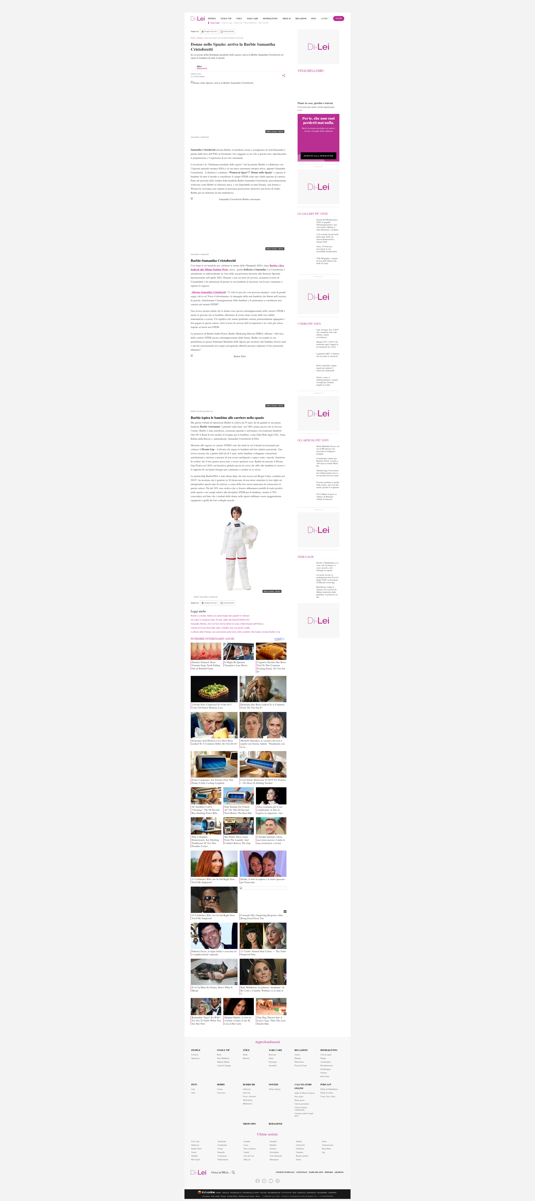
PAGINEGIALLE (236, 1192)
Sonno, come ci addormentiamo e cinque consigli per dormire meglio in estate (327, 381)
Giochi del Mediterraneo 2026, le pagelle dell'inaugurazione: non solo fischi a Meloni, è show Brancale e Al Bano (327, 224)
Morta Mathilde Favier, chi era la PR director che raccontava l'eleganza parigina (327, 450)
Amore (297, 1054)
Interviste (246, 1092)
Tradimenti (221, 1141)
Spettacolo (195, 1058)
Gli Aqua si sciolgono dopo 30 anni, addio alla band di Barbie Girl (220, 619)
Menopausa (274, 1159)
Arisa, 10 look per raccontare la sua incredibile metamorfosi (326, 249)
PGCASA (263, 1192)
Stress (324, 1141)
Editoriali (247, 1089)
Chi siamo (206, 1196)
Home (193, 38)
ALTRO (324, 18)
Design (323, 1058)
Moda (245, 1054)
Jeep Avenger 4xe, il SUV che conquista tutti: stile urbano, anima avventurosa (327, 333)
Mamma (298, 1058)
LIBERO (218, 1192)
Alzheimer (300, 1148)
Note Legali (215, 1196)
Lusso (246, 1145)
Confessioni (222, 1155)
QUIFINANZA (311, 1192)
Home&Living (270, 18)
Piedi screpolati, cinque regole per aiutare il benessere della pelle (326, 368)
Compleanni (222, 1145)
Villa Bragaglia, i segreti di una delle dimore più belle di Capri (326, 261)
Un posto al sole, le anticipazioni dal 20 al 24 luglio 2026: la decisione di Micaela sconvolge (327, 578)
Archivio (339, 1172)
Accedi (338, 18)
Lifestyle (199, 38)
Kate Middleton (251, 23)
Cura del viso (249, 1155)
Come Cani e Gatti (327, 1096)
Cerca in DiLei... (220, 1172)
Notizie (273, 1084)
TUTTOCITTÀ (286, 1192)
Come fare (221, 1092)
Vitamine (299, 1152)
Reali (219, 1054)
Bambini (273, 1145)
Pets (313, 18)
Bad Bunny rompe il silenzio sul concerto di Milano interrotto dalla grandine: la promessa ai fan (327, 592)
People (212, 18)
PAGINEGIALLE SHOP (251, 1192)
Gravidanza (274, 1152)
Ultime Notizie (274, 1089)
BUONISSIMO (322, 1192)
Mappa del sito (316, 1172)
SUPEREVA (332, 1192)
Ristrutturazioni (326, 1065)
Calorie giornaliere (302, 1103)
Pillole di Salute (326, 1092)
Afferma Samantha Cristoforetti (208, 292)
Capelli (246, 1152)
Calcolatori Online (303, 1086)
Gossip (220, 1148)
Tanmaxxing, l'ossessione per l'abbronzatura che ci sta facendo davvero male (327, 473)
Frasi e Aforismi (249, 1096)
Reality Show (196, 1148)
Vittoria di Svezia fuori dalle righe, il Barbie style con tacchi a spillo (220, 627)
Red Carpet (195, 1159)
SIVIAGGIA (302, 1192)
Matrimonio (299, 1062)
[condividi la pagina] (283, 75)
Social (193, 1152)
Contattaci (301, 1172)
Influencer (195, 1145)
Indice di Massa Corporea (305, 1093)
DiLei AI (287, 18)
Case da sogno (326, 1054)
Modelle (194, 1155)
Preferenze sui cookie (246, 1196)
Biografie (221, 1152)
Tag (323, 1152)
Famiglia (273, 1141)
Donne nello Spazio (263, 143)
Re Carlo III (263, 23)
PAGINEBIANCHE (274, 1192)
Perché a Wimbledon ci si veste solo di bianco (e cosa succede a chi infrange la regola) (327, 566)
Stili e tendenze (250, 1148)
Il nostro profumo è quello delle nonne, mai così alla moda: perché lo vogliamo (327, 485)
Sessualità (272, 1065)
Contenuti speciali (285, 1172)
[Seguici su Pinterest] (264, 1181)
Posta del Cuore (301, 1065)
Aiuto (258, 1196)
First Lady (195, 1141)
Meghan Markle (223, 1062)
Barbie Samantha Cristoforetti (208, 143)
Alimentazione (327, 1145)
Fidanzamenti (222, 1159)
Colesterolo (300, 1145)
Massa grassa (300, 1100)
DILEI (294, 1192)
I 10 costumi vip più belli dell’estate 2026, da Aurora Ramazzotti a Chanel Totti (327, 238)
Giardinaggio (325, 1069)
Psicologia (273, 1062)
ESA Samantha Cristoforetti (238, 143)
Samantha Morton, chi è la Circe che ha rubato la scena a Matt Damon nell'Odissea (227, 623)
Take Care (252, 18)
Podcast (325, 1084)
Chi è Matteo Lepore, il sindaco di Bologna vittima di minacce (326, 496)
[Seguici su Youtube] (271, 1181)
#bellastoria (247, 1103)
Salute (271, 1058)
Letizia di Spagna (224, 1065)
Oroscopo (249, 1123)
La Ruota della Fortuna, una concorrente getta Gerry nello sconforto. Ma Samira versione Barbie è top (235, 631)
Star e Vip (226, 18)
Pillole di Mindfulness (329, 1089)
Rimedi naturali (302, 1155)
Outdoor (323, 1072)
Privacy (223, 1196)
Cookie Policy (232, 1196)
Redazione (275, 1123)
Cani (193, 1089)
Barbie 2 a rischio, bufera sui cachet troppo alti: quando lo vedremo (220, 615)
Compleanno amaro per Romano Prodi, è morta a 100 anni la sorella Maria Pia (327, 462)
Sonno (298, 1159)
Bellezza (246, 1058)
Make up (247, 1159)
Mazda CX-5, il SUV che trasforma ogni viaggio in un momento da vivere (327, 344)
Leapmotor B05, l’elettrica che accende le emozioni (327, 354)
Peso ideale (299, 1096)
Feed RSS (329, 1172)
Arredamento (325, 1062)
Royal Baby (326, 1148)
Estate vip (238, 23)
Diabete (299, 1141)
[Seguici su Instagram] (277, 1181)
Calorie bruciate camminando (301, 1108)
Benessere (272, 1054)
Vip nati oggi (227, 23)
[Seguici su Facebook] (257, 1181)
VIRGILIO (225, 1192)
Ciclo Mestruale (276, 1155)
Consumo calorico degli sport (304, 1114)
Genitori (273, 1148)
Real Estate (324, 1076)
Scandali (247, 1141)
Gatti (193, 1092)
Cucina (219, 1089)
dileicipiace (247, 1100)
